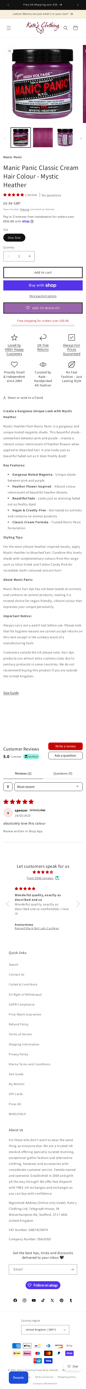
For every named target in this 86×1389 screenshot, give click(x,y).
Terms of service (44, 1376)
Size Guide (11, 693)
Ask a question (65, 755)
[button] (9, 28)
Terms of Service (20, 1034)
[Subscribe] (72, 1269)
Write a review (65, 746)
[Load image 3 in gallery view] (65, 137)
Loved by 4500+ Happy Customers (14, 349)
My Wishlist (17, 1084)
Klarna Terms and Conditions (29, 1064)
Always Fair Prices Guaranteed (71, 349)
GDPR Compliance (22, 1004)
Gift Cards (16, 1094)
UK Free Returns (43, 347)
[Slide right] (81, 138)
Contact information (45, 1383)
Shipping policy (67, 1376)
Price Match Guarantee (25, 1014)
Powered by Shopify (47, 1370)
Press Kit (15, 1104)
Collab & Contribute (23, 984)
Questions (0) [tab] (62, 773)
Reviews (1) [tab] (23, 773)
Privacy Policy (18, 1054)
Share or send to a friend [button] (25, 398)
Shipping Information (24, 1044)
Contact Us (16, 974)
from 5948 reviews (40, 878)
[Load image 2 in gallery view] (43, 137)
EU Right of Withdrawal (25, 994)
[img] (43, 872)
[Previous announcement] (8, 5)
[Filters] (8, 786)
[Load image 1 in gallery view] (21, 137)
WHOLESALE (17, 1114)
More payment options (43, 296)
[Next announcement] (78, 5)
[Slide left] (5, 138)
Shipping (24, 209)
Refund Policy (18, 1024)
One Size (14, 238)
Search (14, 964)
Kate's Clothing (26, 1370)
